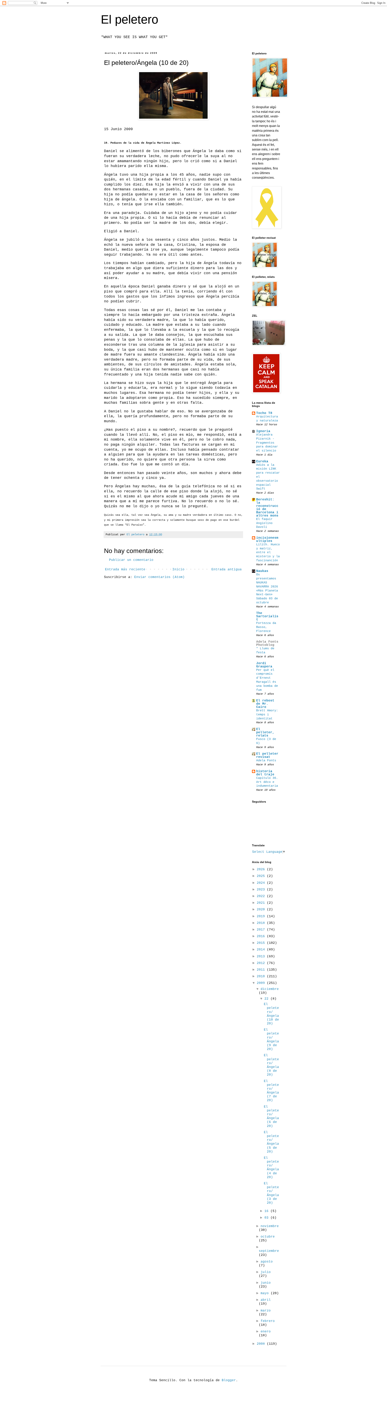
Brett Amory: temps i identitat (267, 714)
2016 (262, 936)
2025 (262, 876)
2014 (262, 949)
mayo (266, 1293)
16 (267, 1211)
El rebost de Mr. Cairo (265, 704)
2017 (262, 930)
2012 (262, 963)
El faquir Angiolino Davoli (264, 523)
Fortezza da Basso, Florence (266, 627)
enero (266, 1331)
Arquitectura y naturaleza (267, 418)
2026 (262, 869)
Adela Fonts (266, 760)
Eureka (262, 461)
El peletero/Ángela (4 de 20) (271, 1167)
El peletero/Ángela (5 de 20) (271, 1142)
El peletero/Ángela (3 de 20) (271, 1193)
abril (266, 1300)
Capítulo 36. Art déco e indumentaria (267, 782)
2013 (262, 956)
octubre (268, 1237)
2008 (262, 1344)
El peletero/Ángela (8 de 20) (271, 1065)
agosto (267, 1262)
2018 (262, 923)
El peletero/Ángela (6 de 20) (271, 1116)
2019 (262, 916)
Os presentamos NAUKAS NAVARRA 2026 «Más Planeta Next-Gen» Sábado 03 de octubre (267, 588)
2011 (262, 970)
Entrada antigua (226, 569)
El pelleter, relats (265, 732)
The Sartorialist (267, 616)
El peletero (129, 19)
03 (267, 1218)
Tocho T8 (264, 413)
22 (267, 999)
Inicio (178, 569)
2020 (262, 909)
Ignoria (263, 431)
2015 (262, 943)
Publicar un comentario (131, 560)
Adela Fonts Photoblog (267, 643)
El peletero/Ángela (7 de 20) (271, 1090)
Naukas (262, 571)
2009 (262, 983)
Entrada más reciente (125, 569)
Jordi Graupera (264, 665)
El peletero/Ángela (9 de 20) (271, 1039)
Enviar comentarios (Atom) (159, 577)
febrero (268, 1321)
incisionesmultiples (267, 539)
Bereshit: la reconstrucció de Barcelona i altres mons (267, 508)
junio (266, 1283)
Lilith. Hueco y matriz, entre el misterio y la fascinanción (268, 552)
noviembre (270, 1226)
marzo (266, 1310)
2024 (262, 883)
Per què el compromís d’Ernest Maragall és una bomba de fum (267, 680)
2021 (262, 903)
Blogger (229, 1380)
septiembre (269, 1251)
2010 (262, 976)
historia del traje (265, 773)
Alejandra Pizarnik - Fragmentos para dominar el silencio (267, 442)
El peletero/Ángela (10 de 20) (271, 1013)
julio (266, 1272)
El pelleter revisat (267, 755)
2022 (262, 896)
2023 (262, 889)
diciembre (270, 989)
